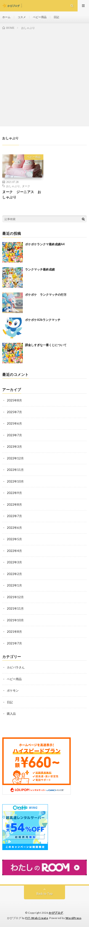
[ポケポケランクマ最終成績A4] (12, 252)
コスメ (22, 17)
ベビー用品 (40, 17)
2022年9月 (14, 493)
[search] (83, 218)
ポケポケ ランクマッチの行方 (46, 294)
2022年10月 (15, 481)
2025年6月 (14, 423)
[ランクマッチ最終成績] (12, 277)
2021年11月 (15, 608)
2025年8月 (14, 400)
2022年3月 (14, 562)
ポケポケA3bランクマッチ (42, 320)
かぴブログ (56, 912)
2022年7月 (14, 516)
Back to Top (45, 893)
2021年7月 (14, 643)
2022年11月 (15, 470)
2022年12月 (15, 458)
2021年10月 (15, 620)
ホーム (6, 17)
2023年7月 (14, 435)
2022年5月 (14, 539)
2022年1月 (14, 585)
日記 (56, 17)
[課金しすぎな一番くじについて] (12, 353)
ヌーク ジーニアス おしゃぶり (21, 194)
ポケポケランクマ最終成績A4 (45, 244)
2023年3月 (14, 446)
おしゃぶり (13, 186)
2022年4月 (14, 551)
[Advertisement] (44, 77)
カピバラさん (16, 667)
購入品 (11, 713)
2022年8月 (14, 504)
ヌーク (26, 186)
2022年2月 (14, 574)
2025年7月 (14, 412)
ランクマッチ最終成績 (40, 269)
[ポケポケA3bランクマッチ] (12, 328)
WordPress (73, 918)
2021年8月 (14, 631)
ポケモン (13, 690)
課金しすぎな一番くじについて (46, 345)
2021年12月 (15, 597)
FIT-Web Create (36, 918)
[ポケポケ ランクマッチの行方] (12, 302)
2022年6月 (14, 527)
